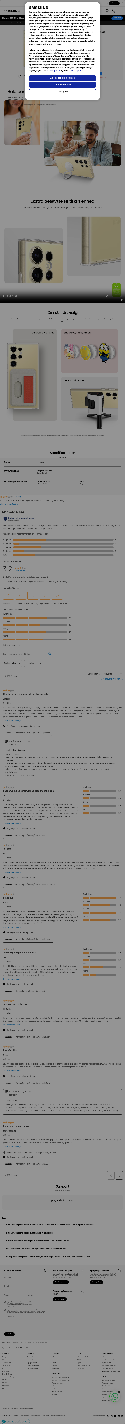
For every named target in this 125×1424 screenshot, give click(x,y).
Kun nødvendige (63, 85)
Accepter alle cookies (62, 78)
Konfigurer (63, 92)
